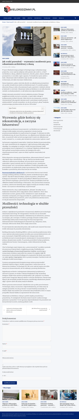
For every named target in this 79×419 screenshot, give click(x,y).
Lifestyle (30, 18)
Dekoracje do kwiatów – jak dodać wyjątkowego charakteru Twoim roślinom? (68, 40)
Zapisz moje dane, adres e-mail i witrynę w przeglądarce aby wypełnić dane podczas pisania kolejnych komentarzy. (24, 367)
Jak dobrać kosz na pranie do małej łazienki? (39, 309)
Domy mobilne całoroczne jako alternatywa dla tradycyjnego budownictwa (68, 111)
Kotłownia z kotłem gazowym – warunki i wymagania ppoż (67, 48)
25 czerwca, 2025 (6, 67)
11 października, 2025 (66, 50)
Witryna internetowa (8, 358)
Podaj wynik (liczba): (8, 372)
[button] (42, 109)
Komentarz (5, 324)
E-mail (4, 351)
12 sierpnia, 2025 (65, 59)
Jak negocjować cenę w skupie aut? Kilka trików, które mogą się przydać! (67, 57)
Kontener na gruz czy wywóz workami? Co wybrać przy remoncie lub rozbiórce (69, 65)
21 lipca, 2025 (64, 104)
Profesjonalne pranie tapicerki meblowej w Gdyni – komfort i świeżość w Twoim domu (68, 75)
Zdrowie (55, 18)
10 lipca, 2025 (64, 113)
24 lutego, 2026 (64, 32)
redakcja (13, 67)
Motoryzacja (37, 18)
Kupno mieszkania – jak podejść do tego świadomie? (68, 101)
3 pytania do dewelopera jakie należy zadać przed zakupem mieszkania (14, 310)
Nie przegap (7, 388)
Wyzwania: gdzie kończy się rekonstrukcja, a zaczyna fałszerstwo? (27, 111)
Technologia (47, 18)
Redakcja (61, 18)
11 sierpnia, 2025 (65, 67)
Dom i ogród (17, 18)
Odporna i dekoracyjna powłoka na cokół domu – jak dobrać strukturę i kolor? (68, 30)
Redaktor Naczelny (65, 78)
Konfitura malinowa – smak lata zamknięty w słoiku (69, 93)
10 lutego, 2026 (64, 41)
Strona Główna (7, 18)
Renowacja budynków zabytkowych (13, 172)
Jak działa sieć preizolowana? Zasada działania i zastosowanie (68, 85)
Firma (24, 18)
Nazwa (4, 344)
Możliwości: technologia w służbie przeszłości (21, 113)
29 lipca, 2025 (64, 95)
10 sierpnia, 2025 (65, 87)
